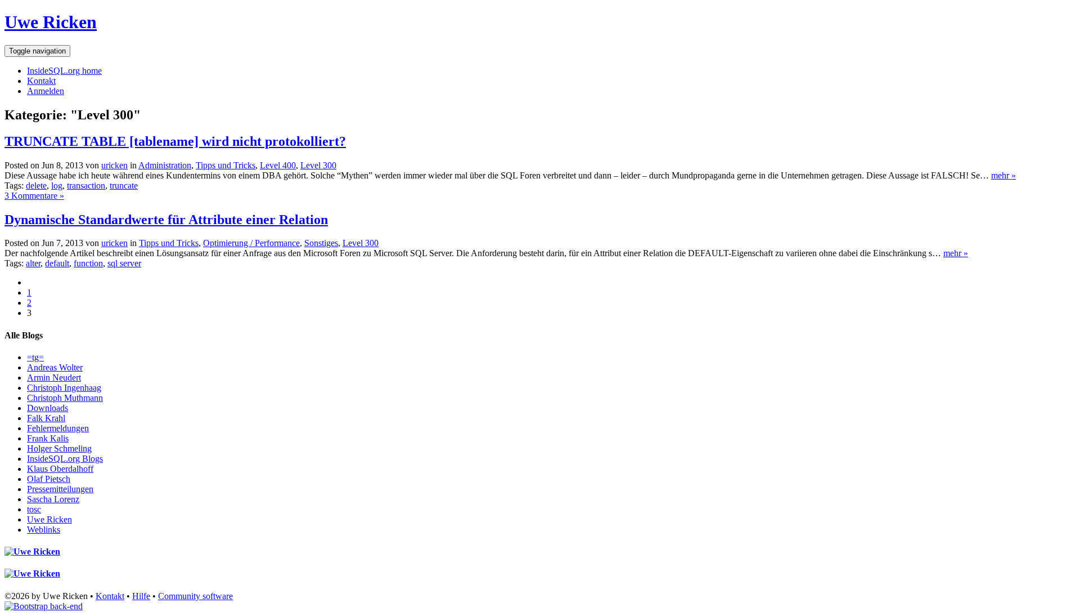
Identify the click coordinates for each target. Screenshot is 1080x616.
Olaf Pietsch (48, 479)
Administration (164, 165)
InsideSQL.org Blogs (65, 458)
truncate (124, 185)
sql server (124, 263)
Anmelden (45, 91)
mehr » (1003, 175)
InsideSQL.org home (64, 70)
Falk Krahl (46, 418)
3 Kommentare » (34, 195)
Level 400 (278, 165)
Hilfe (141, 596)
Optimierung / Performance (251, 243)
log (56, 185)
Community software (195, 596)
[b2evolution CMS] (43, 606)
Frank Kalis (48, 438)
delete (36, 185)
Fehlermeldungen (58, 428)
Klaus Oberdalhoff (60, 469)
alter (33, 263)
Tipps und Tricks (225, 165)
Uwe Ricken (50, 22)
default (57, 263)
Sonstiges (321, 243)
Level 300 (318, 165)
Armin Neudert (54, 377)
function (88, 263)
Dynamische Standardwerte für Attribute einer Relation (166, 219)
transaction (86, 185)
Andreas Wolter (55, 367)
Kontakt (41, 81)
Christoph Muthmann (65, 398)
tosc (34, 509)
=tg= (35, 357)
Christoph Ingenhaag (64, 387)
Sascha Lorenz (53, 499)
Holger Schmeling (59, 448)
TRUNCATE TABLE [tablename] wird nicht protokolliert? (175, 141)
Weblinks (43, 529)
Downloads (47, 408)
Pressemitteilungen (60, 489)
